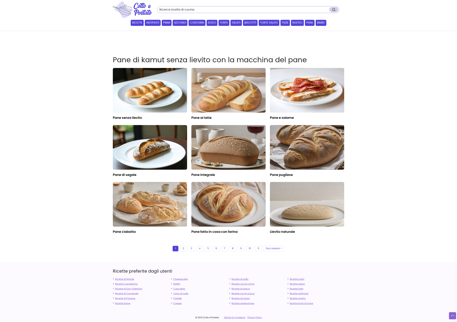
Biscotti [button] (250, 22)
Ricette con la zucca (243, 294)
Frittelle (177, 298)
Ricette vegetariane (243, 303)
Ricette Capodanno (126, 284)
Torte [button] (224, 22)
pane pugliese (281, 175)
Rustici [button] (297, 22)
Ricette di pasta (241, 298)
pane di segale (124, 175)
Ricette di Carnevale (126, 294)
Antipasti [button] (152, 22)
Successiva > (274, 248)
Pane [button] (309, 22)
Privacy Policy (254, 317)
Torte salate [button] (269, 22)
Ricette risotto (298, 298)
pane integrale (203, 175)
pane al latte (201, 118)
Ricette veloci (297, 284)
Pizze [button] (285, 22)
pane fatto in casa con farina (214, 232)
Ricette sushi (297, 279)
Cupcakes (179, 289)
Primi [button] (166, 22)
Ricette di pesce (241, 289)
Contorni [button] (197, 22)
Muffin (176, 284)
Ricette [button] (137, 22)
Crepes (177, 303)
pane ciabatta (124, 232)
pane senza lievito (127, 118)
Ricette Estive (122, 303)
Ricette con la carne (243, 284)
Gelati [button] (236, 22)
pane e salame (282, 118)
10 (250, 248)
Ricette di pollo (240, 279)
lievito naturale (282, 232)
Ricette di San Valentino (128, 289)
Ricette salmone (299, 294)
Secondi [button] (180, 22)
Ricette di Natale (124, 279)
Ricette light (296, 289)
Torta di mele (180, 294)
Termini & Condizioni (234, 317)
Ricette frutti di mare (301, 303)
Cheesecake (180, 279)
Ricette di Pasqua (125, 298)
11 (258, 248)
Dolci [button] (212, 22)
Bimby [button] (321, 22)
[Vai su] (452, 315)
